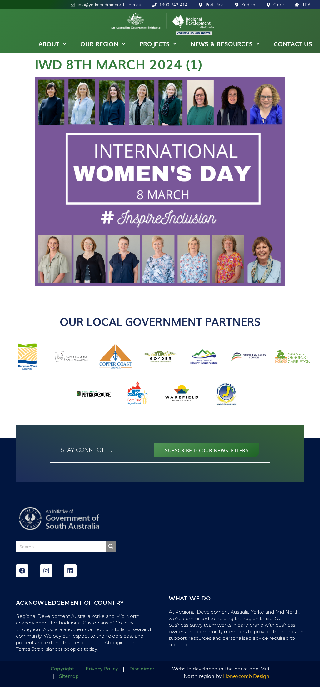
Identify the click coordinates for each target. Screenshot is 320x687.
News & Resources (222, 43)
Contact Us (293, 43)
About (48, 43)
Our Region (99, 43)
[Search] (111, 546)
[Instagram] (46, 570)
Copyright (62, 668)
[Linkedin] (70, 570)
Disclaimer (141, 668)
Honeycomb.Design (246, 675)
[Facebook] (22, 570)
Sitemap (69, 675)
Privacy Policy (102, 668)
